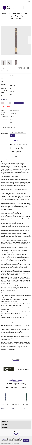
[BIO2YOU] (8, 369)
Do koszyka (18, 103)
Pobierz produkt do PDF (9, 127)
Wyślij (12, 135)
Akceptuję (26, 440)
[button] (16, 422)
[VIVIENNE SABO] (24, 68)
